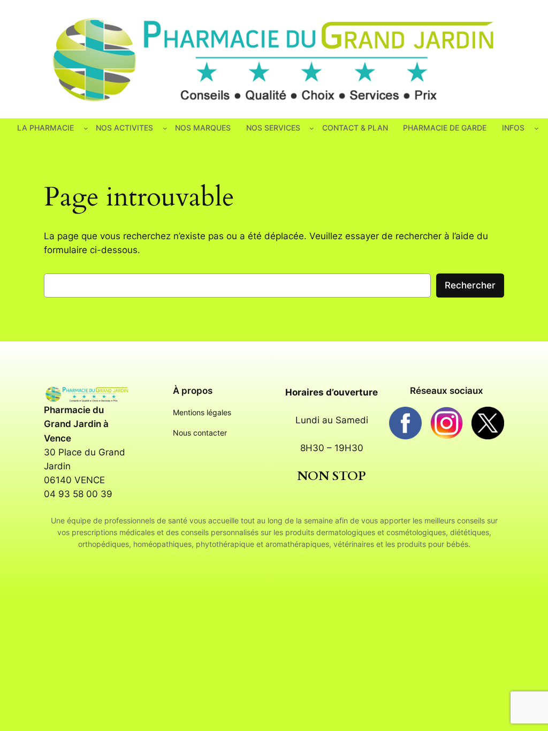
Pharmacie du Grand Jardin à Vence (76, 424)
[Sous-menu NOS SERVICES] (311, 128)
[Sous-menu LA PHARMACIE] (85, 128)
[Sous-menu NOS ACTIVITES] (165, 128)
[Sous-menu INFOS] (536, 128)
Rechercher (470, 285)
